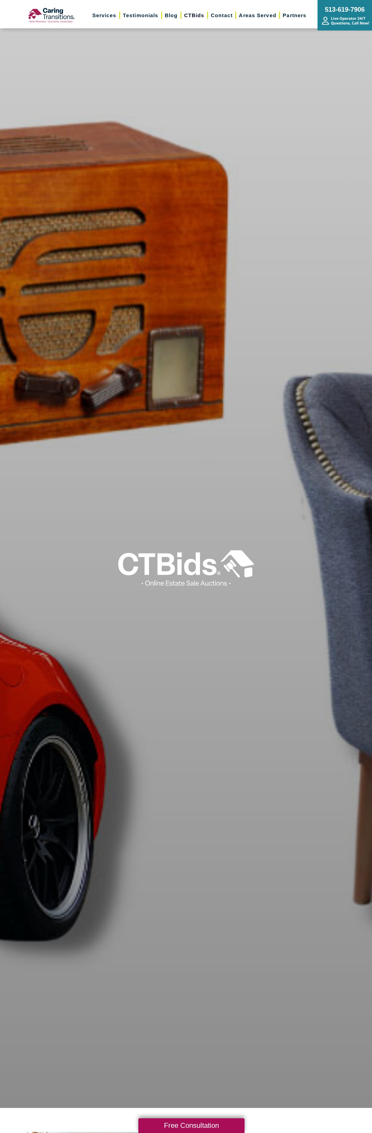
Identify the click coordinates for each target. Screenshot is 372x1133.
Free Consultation (191, 1125)
